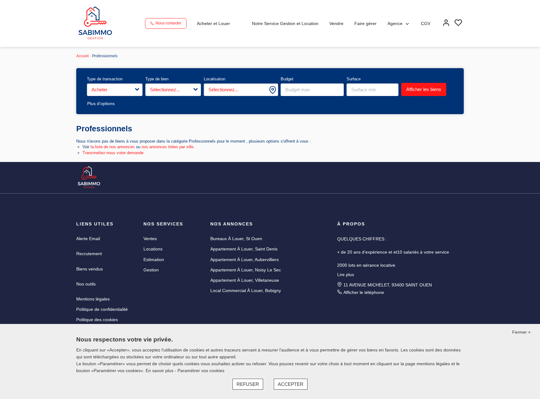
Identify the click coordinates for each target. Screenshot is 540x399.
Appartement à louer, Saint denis (244, 248)
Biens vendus (89, 268)
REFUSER (248, 384)
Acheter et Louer (213, 23)
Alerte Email (88, 238)
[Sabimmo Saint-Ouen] (95, 23)
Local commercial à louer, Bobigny (245, 290)
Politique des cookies (97, 319)
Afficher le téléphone (363, 292)
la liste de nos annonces (113, 146)
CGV (425, 23)
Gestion (151, 269)
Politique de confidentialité (102, 309)
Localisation (214, 79)
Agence (395, 23)
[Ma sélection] (458, 23)
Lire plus (345, 274)
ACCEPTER (290, 384)
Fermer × (521, 332)
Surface (354, 79)
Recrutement (89, 253)
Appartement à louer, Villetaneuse (244, 280)
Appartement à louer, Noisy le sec (245, 269)
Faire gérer (365, 23)
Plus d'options (101, 103)
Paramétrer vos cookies (201, 370)
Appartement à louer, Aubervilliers (244, 259)
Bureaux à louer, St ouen (236, 238)
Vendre (336, 23)
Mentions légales (93, 298)
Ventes (150, 238)
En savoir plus (160, 370)
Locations (152, 248)
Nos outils (86, 283)
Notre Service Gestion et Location (285, 23)
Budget (287, 79)
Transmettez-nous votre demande (112, 152)
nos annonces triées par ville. (168, 146)
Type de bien (156, 79)
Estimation (153, 259)
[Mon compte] (446, 23)
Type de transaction (104, 79)
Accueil (82, 56)
